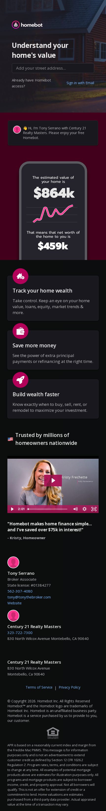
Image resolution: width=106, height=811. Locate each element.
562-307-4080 (20, 591)
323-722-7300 (20, 632)
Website (14, 602)
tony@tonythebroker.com (29, 596)
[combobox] (53, 68)
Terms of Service (39, 687)
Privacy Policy (69, 687)
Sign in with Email (80, 82)
